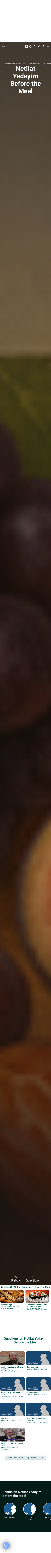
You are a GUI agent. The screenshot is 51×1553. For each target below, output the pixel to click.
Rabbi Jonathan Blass (8, 1447)
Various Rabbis (32, 1369)
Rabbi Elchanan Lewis (8, 1396)
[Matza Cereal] (12, 1414)
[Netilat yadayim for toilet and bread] (12, 1390)
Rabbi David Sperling (8, 1371)
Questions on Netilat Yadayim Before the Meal (25, 1340)
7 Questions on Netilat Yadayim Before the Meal (26, 1457)
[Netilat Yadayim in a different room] (12, 1440)
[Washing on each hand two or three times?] (12, 1364)
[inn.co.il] (26, 46)
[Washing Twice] (38, 1388)
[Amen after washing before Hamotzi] (38, 1415)
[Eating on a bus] (38, 1362)
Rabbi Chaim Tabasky (8, 1420)
